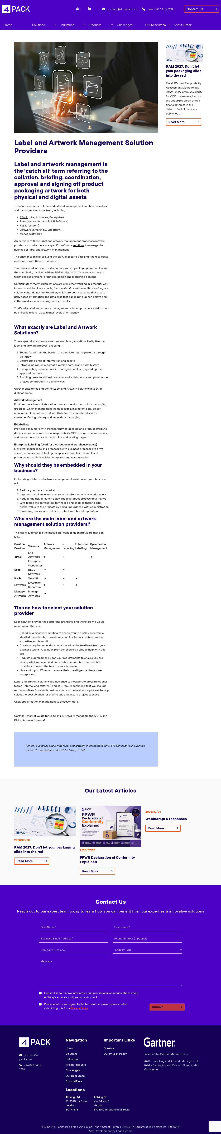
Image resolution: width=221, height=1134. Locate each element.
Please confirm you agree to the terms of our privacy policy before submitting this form (86, 1006)
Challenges (125, 25)
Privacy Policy (79, 1008)
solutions (78, 245)
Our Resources (155, 25)
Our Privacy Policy (115, 1053)
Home (8, 25)
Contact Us (194, 9)
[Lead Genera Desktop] (16, 8)
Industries (67, 25)
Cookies (109, 1048)
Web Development (100, 1131)
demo (37, 658)
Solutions (38, 25)
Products (95, 25)
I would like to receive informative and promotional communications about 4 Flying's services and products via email (91, 995)
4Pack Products (76, 1064)
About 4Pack (183, 25)
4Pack (24, 217)
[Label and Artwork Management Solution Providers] (35, 1042)
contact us (45, 750)
